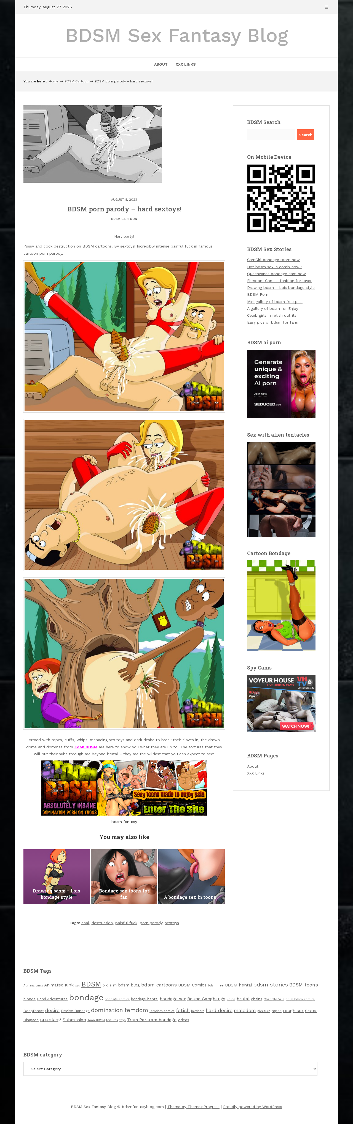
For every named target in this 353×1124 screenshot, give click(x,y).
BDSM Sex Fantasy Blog (176, 35)
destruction (102, 923)
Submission (74, 1019)
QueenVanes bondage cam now (276, 273)
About (161, 64)
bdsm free (216, 985)
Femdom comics (162, 1011)
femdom (136, 1010)
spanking (50, 1019)
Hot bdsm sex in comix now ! (274, 267)
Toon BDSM (96, 1020)
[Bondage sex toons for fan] (124, 876)
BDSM (91, 984)
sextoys (172, 923)
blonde (29, 999)
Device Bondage (75, 1011)
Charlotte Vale (274, 999)
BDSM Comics (192, 985)
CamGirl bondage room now (273, 259)
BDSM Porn (257, 294)
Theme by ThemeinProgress (193, 1106)
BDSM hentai (238, 985)
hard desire (219, 1010)
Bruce (231, 999)
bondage (86, 997)
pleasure (263, 1011)
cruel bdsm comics (300, 999)
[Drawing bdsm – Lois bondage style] (56, 876)
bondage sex (173, 998)
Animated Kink (59, 985)
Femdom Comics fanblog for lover (279, 280)
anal (85, 923)
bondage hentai (144, 999)
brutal (243, 998)
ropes (277, 1011)
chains (256, 999)
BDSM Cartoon (77, 81)
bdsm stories (270, 984)
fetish (183, 1010)
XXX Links (186, 64)
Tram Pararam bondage (151, 1019)
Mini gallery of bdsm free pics (275, 301)
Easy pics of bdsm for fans (272, 322)
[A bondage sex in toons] (191, 876)
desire (52, 1010)
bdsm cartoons (159, 985)
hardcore (197, 1011)
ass (77, 985)
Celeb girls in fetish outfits (271, 315)
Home (53, 81)
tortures (112, 1020)
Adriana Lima (33, 985)
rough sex (293, 1010)
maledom (245, 1010)
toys (122, 1020)
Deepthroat (33, 1011)
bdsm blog (129, 985)
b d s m (110, 985)
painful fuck (126, 923)
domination (107, 1010)
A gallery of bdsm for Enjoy (272, 308)
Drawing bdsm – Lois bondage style (281, 287)
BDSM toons (303, 985)
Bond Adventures (52, 999)
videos (183, 1020)
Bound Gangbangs (206, 998)
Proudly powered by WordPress (252, 1106)
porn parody (151, 923)
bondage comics (117, 999)
